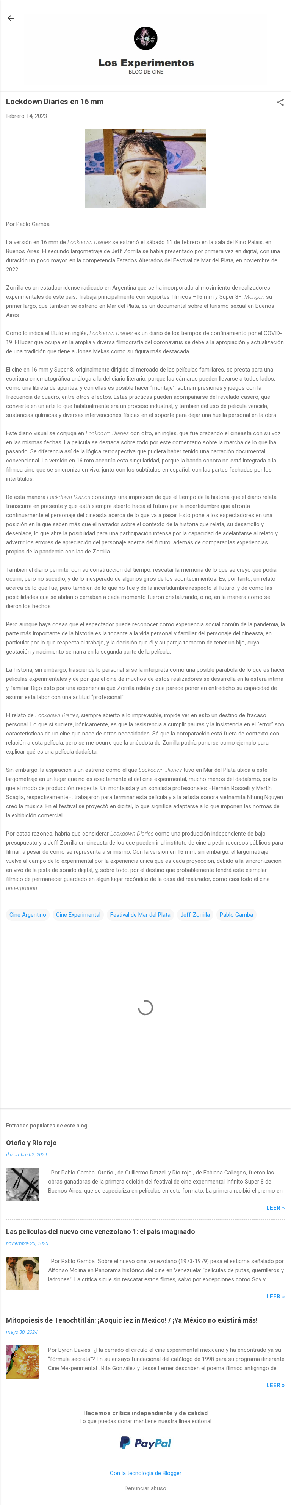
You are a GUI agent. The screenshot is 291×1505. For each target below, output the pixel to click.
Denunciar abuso (145, 1488)
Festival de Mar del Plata (140, 914)
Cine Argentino (27, 914)
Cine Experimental (78, 914)
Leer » (275, 1207)
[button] (280, 103)
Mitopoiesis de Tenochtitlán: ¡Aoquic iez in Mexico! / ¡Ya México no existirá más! (132, 1320)
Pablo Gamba (236, 914)
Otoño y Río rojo (31, 1143)
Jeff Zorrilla (195, 914)
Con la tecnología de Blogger (145, 1473)
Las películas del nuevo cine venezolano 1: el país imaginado (100, 1231)
